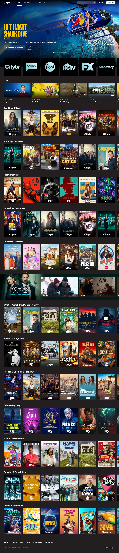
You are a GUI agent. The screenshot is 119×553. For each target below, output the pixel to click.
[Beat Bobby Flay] (31, 157)
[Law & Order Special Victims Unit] (12, 123)
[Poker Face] (88, 190)
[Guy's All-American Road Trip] (69, 488)
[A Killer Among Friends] (88, 320)
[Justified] (69, 190)
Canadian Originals (13, 241)
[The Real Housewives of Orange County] (69, 123)
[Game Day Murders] (12, 421)
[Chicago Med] (12, 157)
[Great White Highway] (50, 521)
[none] (6, 543)
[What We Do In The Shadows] (106, 190)
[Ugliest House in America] (69, 320)
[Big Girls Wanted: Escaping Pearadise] (88, 421)
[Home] (8, 3)
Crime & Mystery (12, 405)
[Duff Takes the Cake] (88, 488)
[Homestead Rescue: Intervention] (106, 454)
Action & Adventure (13, 505)
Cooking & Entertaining (15, 472)
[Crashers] (106, 157)
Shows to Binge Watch (15, 338)
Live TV (7, 80)
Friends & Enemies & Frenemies (19, 371)
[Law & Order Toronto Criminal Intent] (31, 224)
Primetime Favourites (14, 208)
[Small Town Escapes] (12, 257)
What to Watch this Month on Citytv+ (22, 305)
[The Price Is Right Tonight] (12, 224)
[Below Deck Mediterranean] (31, 123)
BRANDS (27, 3)
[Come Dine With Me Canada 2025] (106, 354)
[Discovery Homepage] (106, 67)
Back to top (109, 548)
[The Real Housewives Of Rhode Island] (69, 387)
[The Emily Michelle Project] (69, 257)
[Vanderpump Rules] (50, 387)
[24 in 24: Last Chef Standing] (12, 488)
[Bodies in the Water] (106, 421)
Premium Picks (11, 174)
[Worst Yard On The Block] (50, 320)
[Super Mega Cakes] (106, 488)
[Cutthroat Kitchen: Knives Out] (50, 488)
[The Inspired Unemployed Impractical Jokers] (69, 354)
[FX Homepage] (88, 67)
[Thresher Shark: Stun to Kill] (31, 521)
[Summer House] (106, 387)
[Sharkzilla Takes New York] (88, 521)
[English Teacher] (12, 190)
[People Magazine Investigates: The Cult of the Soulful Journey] (31, 421)
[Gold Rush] (88, 354)
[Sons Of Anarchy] (50, 190)
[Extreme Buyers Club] (50, 454)
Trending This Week (14, 141)
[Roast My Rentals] (31, 454)
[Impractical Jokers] (50, 354)
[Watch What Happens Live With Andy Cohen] (12, 387)
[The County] (50, 257)
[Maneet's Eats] (31, 488)
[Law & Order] (88, 157)
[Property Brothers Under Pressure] (88, 257)
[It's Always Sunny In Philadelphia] (31, 354)
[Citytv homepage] (12, 67)
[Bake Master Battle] (31, 257)
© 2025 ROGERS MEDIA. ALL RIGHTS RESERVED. (16, 547)
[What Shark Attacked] (106, 521)
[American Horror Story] (31, 190)
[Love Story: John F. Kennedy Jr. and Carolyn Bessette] (12, 354)
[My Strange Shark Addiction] (69, 521)
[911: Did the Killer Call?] (106, 320)
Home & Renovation (14, 438)
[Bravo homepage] (31, 67)
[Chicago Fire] (106, 123)
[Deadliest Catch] (69, 157)
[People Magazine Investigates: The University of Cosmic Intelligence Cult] (50, 421)
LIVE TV (34, 3)
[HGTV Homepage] (69, 67)
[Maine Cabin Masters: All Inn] (69, 454)
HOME (19, 3)
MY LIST (42, 3)
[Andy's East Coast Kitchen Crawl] (106, 257)
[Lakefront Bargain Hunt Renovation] (12, 320)
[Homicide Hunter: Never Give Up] (69, 421)
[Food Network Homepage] (50, 67)
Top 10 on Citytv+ (12, 108)
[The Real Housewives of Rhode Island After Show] (88, 387)
